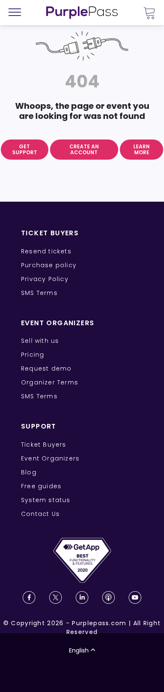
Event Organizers (50, 458)
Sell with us (40, 341)
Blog (29, 472)
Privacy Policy (45, 279)
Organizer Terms (49, 382)
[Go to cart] (149, 13)
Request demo (46, 368)
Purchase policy (49, 265)
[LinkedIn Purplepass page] (82, 597)
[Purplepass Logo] (82, 12)
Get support (24, 149)
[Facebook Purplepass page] (29, 597)
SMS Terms (39, 293)
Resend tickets (46, 251)
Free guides (41, 486)
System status (46, 500)
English (79, 650)
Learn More (141, 149)
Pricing (32, 354)
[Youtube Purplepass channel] (135, 597)
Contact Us (40, 514)
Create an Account (84, 149)
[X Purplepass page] (55, 597)
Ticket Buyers (43, 444)
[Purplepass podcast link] (108, 597)
